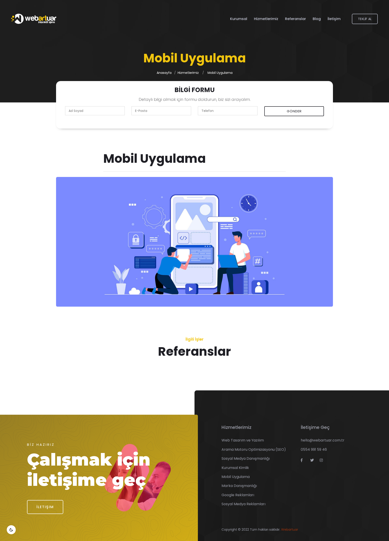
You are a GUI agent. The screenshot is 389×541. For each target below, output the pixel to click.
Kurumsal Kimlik (235, 467)
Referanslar (295, 18)
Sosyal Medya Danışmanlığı (246, 458)
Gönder (294, 111)
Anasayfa (164, 72)
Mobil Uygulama (220, 72)
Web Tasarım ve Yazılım (243, 440)
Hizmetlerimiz (266, 18)
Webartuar (289, 529)
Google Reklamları (238, 495)
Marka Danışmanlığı (239, 485)
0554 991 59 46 (314, 449)
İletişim (334, 18)
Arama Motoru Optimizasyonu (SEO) (254, 449)
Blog (317, 18)
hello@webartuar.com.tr (322, 440)
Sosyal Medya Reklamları (243, 504)
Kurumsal (238, 18)
